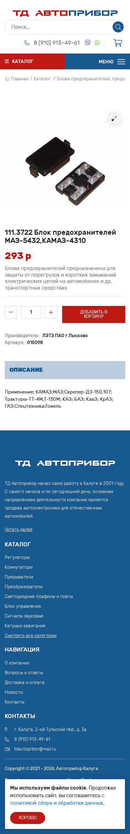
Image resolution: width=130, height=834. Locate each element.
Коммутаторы (18, 567)
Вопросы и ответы (24, 673)
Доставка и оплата (24, 682)
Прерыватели (19, 577)
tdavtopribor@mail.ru (35, 749)
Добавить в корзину (93, 314)
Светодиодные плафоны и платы (39, 596)
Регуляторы (17, 557)
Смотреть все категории (30, 635)
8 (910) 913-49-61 (57, 42)
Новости (14, 692)
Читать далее (18, 529)
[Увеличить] (114, 118)
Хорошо (28, 817)
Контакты (14, 702)
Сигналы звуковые (24, 616)
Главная (19, 79)
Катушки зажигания (25, 626)
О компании (17, 663)
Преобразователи (24, 587)
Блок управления (23, 606)
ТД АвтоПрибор (65, 460)
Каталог (42, 79)
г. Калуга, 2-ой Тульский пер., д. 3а (50, 729)
